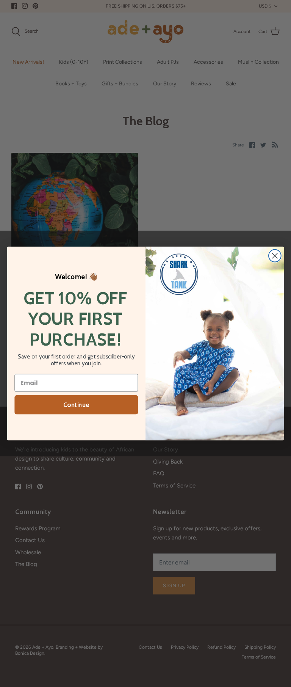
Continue (76, 405)
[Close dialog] (275, 256)
